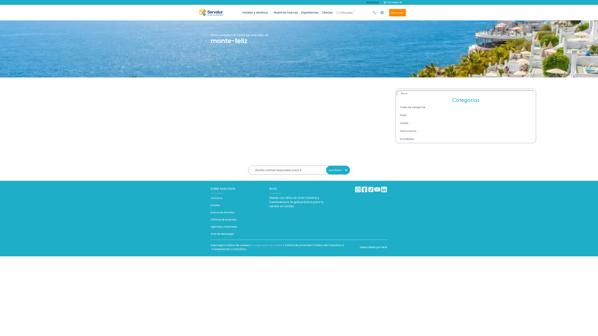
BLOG (273, 189)
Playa (403, 115)
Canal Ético (239, 249)
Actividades (407, 139)
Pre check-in (395, 2)
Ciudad (404, 123)
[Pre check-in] (385, 2)
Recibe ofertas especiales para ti (278, 170)
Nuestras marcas (286, 12)
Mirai (384, 247)
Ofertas (327, 12)
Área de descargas (222, 234)
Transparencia (221, 249)
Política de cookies (237, 245)
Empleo (215, 205)
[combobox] (466, 93)
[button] (383, 13)
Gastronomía (408, 131)
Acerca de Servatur (223, 212)
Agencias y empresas (224, 227)
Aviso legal (217, 245)
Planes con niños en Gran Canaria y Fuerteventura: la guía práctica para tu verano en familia (296, 202)
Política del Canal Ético (328, 245)
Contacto (216, 198)
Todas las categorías (412, 107)
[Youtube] (377, 189)
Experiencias (310, 12)
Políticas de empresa (224, 219)
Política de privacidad (298, 245)
